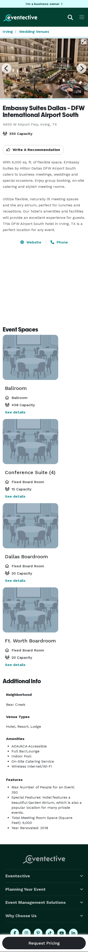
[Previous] (7, 68)
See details (15, 412)
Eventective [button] (17, 875)
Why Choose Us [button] (21, 915)
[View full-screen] (83, 41)
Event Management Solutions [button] (35, 902)
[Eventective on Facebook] (14, 933)
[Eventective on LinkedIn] (73, 933)
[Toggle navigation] (82, 17)
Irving (8, 31)
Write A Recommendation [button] (36, 150)
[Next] (81, 68)
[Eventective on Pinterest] (38, 933)
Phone (62, 242)
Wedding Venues (34, 31)
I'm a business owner (43, 4)
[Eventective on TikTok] (50, 933)
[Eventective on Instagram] (26, 933)
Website (33, 242)
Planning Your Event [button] (25, 889)
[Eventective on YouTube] (61, 933)
